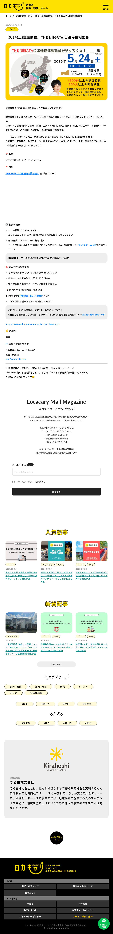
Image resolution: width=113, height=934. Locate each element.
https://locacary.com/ (93, 314)
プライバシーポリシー (25, 481)
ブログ (30, 903)
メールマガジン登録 (83, 916)
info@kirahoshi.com (16, 359)
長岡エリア (30, 892)
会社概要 (82, 903)
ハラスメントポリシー (83, 910)
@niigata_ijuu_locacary (31, 295)
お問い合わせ (30, 910)
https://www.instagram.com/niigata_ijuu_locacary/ (32, 324)
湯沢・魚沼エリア (30, 886)
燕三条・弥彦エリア (83, 886)
